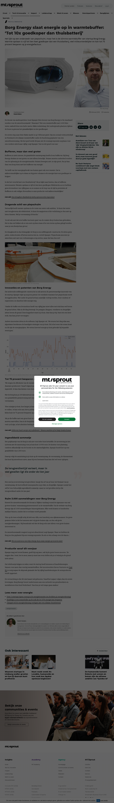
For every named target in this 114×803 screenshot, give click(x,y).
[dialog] (57, 401)
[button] (57, 400)
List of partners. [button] (71, 408)
